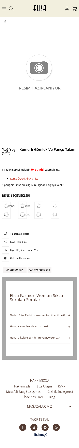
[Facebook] (22, 427)
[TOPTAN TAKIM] (11, 21)
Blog (52, 397)
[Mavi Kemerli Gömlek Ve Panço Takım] (42, 206)
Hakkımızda (22, 386)
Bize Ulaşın (44, 386)
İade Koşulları (33, 397)
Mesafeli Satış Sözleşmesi (23, 392)
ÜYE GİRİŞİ (37, 169)
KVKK (61, 386)
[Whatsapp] (56, 427)
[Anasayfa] (8, 21)
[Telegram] (45, 427)
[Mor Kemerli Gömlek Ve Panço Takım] (59, 206)
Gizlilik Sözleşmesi (60, 392)
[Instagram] (33, 427)
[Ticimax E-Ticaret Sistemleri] (39, 435)
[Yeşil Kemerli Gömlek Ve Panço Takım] (42, 214)
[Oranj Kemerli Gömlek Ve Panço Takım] (10, 214)
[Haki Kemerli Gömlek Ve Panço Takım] (59, 214)
